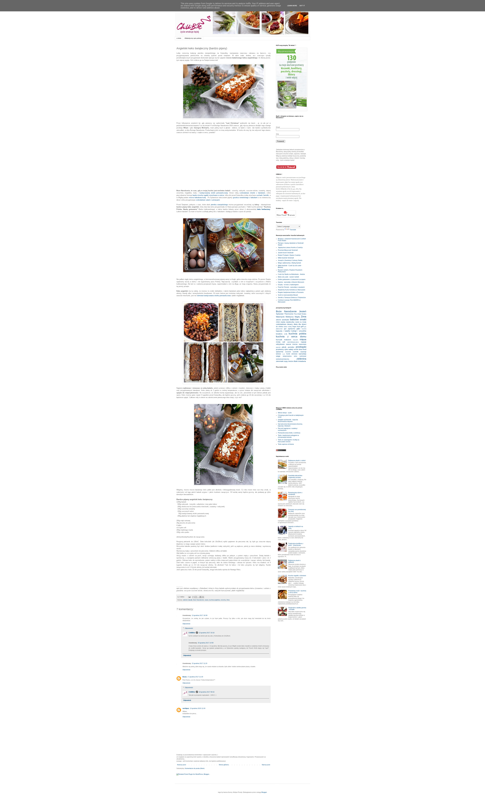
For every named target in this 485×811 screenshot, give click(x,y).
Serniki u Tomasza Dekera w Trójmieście (292, 297)
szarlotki (295, 352)
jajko (298, 329)
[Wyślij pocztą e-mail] (193, 597)
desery (290, 324)
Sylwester (280, 314)
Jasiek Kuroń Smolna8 (285, 253)
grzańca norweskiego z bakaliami (245, 197)
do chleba (279, 326)
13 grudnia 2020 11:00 (197, 708)
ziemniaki (279, 361)
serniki (296, 349)
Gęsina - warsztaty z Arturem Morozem (291, 282)
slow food (302, 349)
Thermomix (288, 314)
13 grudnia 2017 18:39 (199, 615)
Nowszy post (181, 765)
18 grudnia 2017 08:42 (206, 692)
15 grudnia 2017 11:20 (199, 663)
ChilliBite (192, 633)
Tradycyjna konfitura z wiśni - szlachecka (295, 544)
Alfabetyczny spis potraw (193, 38)
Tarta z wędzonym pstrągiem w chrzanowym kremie (288, 436)
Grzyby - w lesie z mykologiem (288, 285)
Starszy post (266, 765)
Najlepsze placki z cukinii (297, 460)
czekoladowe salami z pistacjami (208, 200)
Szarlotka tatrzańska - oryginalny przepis (295, 476)
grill (302, 326)
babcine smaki (298, 319)
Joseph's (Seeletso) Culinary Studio (290, 260)
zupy (286, 361)
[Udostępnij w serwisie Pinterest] (203, 597)
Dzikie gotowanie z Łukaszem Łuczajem (291, 279)
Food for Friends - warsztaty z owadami (291, 287)
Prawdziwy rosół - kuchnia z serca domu (297, 591)
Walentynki (280, 317)
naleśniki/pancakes (293, 342)
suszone (288, 352)
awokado (285, 320)
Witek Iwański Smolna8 (286, 258)
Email (278, 127)
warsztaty (302, 354)
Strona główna (224, 765)
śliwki (296, 361)
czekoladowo (281, 324)
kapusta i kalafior (283, 331)
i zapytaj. (296, 200)
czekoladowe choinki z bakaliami (252, 193)
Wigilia (297, 317)
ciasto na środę (300, 322)
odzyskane (280, 344)
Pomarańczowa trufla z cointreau (289, 433)
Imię (277, 134)
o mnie (179, 38)
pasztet (278, 347)
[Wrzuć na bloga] (196, 597)
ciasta (206, 600)
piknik (284, 347)
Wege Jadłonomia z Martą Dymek (289, 263)
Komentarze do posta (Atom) (194, 768)
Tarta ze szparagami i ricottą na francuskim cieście (288, 440)
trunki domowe (291, 354)
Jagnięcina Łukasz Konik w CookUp (290, 247)
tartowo (278, 354)
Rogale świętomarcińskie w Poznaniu (291, 292)
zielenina (301, 358)
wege (278, 356)
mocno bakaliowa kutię (197, 197)
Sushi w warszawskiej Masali (288, 295)
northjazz (186, 708)
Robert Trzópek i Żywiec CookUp (289, 255)
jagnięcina (291, 329)
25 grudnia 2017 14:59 (205, 643)
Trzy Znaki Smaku (300, 314)
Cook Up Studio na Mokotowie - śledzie (291, 274)
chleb (278, 322)
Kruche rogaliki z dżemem (297, 576)
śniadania (302, 361)
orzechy (223, 600)
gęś (285, 329)
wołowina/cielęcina (282, 359)
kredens (279, 334)
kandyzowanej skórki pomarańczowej (214, 193)
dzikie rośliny (288, 326)
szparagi (303, 352)
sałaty (290, 349)
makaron (287, 340)
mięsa (303, 339)
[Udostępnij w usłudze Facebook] (200, 597)
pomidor (291, 347)
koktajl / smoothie (298, 331)
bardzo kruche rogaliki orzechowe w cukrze (208, 195)
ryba (286, 349)
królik (285, 334)
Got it (302, 6)
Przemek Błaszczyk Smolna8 (288, 250)
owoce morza (292, 344)
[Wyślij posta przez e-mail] (189, 597)
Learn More (292, 6)
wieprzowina (287, 356)
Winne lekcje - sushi (285, 413)
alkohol (185, 600)
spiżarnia (279, 352)
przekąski (301, 347)
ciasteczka (290, 322)
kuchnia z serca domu (291, 336)
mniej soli (280, 342)
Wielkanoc (290, 317)
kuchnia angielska (214, 600)
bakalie (190, 600)
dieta (296, 324)
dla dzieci (302, 324)
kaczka (304, 329)
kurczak (279, 340)
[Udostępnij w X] (198, 597)
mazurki (295, 339)
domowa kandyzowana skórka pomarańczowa (214, 296)
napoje (303, 342)
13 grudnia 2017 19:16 (206, 633)
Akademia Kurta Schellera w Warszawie (291, 290)
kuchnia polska (297, 333)
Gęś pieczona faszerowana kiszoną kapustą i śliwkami (290, 425)
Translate (293, 230)
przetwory (280, 349)
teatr (283, 354)
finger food (296, 326)
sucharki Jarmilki (262, 195)
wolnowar (303, 356)
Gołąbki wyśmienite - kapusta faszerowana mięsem (288, 420)
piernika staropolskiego (219, 205)
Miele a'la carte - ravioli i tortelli (288, 277)
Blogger (264, 792)
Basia (185, 677)
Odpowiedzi (189, 628)
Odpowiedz (186, 624)
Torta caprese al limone (286, 444)
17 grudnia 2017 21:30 (195, 677)
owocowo (302, 344)
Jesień (302, 311)
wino (295, 356)
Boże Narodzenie (198, 600)
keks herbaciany (263, 209)
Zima (227, 600)
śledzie (290, 361)
